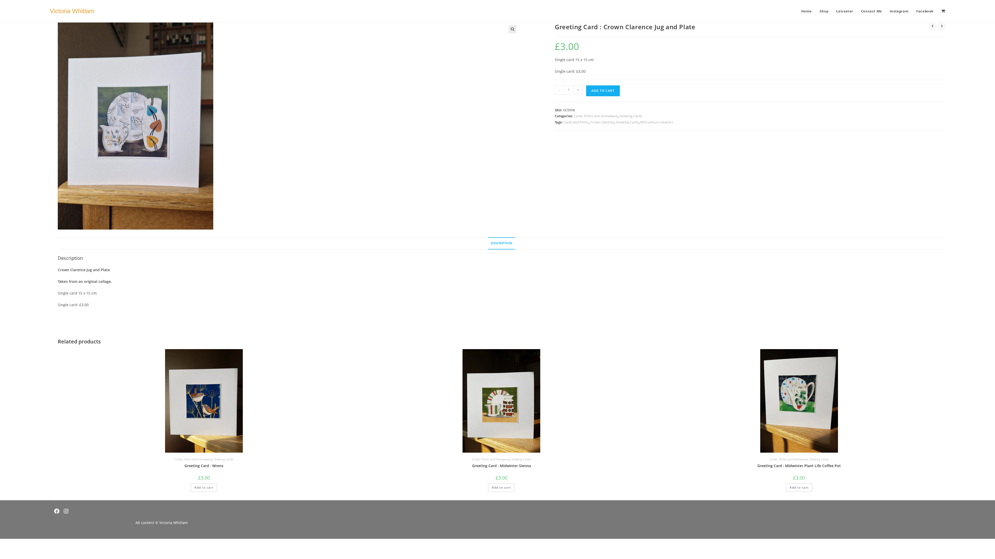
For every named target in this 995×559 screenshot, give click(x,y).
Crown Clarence (602, 122)
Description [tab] (501, 243)
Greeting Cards (630, 116)
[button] (512, 29)
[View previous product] (932, 26)
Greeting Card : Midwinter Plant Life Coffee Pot (799, 465)
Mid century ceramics (656, 122)
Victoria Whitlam (72, 11)
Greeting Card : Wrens (203, 465)
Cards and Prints (576, 122)
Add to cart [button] (204, 487)
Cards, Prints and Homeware (596, 116)
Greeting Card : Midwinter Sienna (501, 465)
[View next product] (941, 26)
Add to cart (603, 91)
